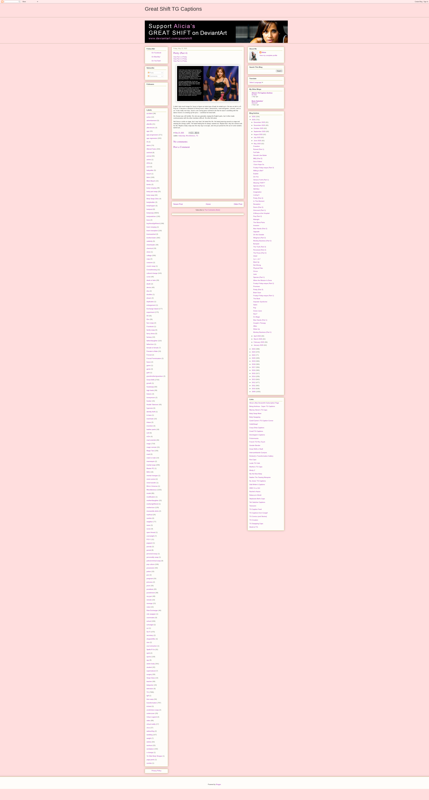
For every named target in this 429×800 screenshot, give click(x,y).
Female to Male (152, 351)
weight (149, 738)
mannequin (151, 461)
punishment (151, 593)
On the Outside (258, 234)
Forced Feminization (154, 358)
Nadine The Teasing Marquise (260, 477)
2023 (254, 352)
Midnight (256, 219)
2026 (254, 116)
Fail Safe (256, 152)
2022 (254, 355)
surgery (149, 674)
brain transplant (152, 230)
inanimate (150, 419)
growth (149, 383)
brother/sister (151, 238)
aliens (149, 145)
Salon (255, 305)
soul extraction (152, 646)
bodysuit (149, 209)
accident (149, 113)
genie (148, 369)
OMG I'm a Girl (254, 488)
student (149, 667)
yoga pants (150, 759)
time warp (150, 699)
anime (149, 159)
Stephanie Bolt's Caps (257, 499)
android (149, 152)
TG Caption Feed (255, 509)
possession (151, 568)
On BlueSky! (156, 57)
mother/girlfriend (152, 504)
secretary (150, 635)
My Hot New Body (255, 474)
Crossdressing (152, 270)
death (149, 284)
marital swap (151, 465)
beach (149, 174)
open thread (151, 532)
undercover (151, 713)
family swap (151, 330)
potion (149, 571)
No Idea (254, 95)
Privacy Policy (156, 771)
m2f (148, 433)
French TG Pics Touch (257, 442)
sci (147, 628)
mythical (149, 515)
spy (148, 660)
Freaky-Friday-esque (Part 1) (263, 295)
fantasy (149, 337)
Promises (256, 286)
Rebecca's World (255, 495)
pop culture (151, 564)
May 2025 (257, 143)
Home (208, 204)
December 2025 (260, 122)
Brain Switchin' (257, 101)
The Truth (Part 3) (259, 247)
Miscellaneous (190, 136)
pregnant (150, 578)
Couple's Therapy (259, 323)
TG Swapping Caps (256, 523)
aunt (148, 167)
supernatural (151, 671)
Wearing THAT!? (259, 183)
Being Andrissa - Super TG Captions (262, 406)
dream (149, 298)
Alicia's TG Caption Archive (262, 93)
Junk (255, 274)
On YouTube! (156, 61)
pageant (149, 543)
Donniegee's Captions (257, 435)
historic (149, 394)
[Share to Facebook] (196, 133)
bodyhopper (151, 206)
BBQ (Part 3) (257, 158)
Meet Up (256, 262)
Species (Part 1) (259, 277)
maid (148, 454)
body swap (150, 195)
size (148, 642)
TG (197, 136)
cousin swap (151, 266)
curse (148, 277)
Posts (151, 73)
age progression (152, 135)
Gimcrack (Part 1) (259, 210)
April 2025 (257, 336)
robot (148, 607)
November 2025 (260, 125)
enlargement (151, 305)
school (149, 621)
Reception (256, 204)
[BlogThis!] (192, 133)
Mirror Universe (152, 486)
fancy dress (151, 333)
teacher (149, 681)
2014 (254, 376)
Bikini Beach (151, 181)
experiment (151, 312)
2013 (254, 379)
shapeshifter (151, 639)
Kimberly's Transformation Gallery (261, 456)
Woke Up (256, 329)
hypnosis (150, 408)
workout (149, 745)
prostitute (150, 589)
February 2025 (259, 342)
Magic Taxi (150, 451)
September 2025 (260, 131)
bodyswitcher (151, 216)
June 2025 (258, 140)
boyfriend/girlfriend (153, 223)
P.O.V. (149, 539)
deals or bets (151, 280)
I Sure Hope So (258, 164)
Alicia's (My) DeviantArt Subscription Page (264, 403)
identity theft (151, 412)
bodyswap (182, 136)
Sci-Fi (149, 632)
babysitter (150, 170)
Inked (255, 256)
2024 (254, 349)
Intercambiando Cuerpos (258, 452)
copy (148, 259)
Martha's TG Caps (255, 467)
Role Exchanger (152, 610)
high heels (150, 390)
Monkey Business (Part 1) (262, 332)
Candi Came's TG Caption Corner (261, 420)
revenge (149, 603)
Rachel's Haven (254, 491)
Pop (254, 308)
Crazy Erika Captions (256, 428)
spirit (148, 653)
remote (149, 600)
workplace (150, 749)
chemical (150, 248)
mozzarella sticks (153, 511)
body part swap (152, 191)
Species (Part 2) (259, 186)
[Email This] (190, 133)
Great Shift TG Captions (173, 9)
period (149, 550)
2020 (254, 358)
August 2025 (258, 134)
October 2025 (259, 128)
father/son (150, 344)
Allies (255, 326)
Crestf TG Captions (256, 431)
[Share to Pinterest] (198, 133)
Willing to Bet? (258, 171)
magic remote (151, 447)
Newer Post (178, 204)
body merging (151, 188)
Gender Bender (254, 445)
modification (151, 497)
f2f (147, 316)
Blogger (218, 784)
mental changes (152, 475)
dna (148, 291)
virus (148, 728)
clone (148, 252)
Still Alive (256, 189)
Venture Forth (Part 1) (261, 180)
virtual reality (151, 724)
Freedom (256, 146)
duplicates (150, 301)
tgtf (148, 695)
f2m (148, 319)
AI (147, 142)
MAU (148, 472)
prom (148, 586)
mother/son (151, 507)
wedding (149, 735)
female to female (152, 348)
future (149, 362)
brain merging (151, 227)
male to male (151, 458)
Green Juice (257, 311)
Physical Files (258, 268)
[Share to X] (194, 133)
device (149, 287)
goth (148, 372)
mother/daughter (152, 500)
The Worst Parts (259, 222)
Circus (255, 271)
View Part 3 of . (180, 61)
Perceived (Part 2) (259, 250)
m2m (148, 436)
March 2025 (258, 339)
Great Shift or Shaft (256, 449)
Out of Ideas (257, 161)
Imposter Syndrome (260, 302)
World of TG (253, 527)
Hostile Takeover (152, 404)
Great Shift (150, 380)
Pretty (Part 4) (258, 198)
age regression (152, 138)
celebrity (149, 241)
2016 (254, 370)
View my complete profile (268, 55)
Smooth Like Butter (260, 155)
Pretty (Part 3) (258, 289)
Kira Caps (252, 459)
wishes (149, 742)
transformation (152, 703)
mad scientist (151, 440)
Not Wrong (257, 265)
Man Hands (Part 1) (260, 320)
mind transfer (151, 483)
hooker (149, 401)
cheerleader (151, 245)
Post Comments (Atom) (212, 210)
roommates (151, 617)
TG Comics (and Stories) (258, 516)
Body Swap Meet (255, 413)
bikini (148, 177)
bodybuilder (151, 202)
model (149, 493)
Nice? (255, 314)
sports (149, 657)
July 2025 (257, 137)
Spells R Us (151, 649)
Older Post (238, 204)
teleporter (150, 685)
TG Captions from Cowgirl (258, 513)
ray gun (149, 596)
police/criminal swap (154, 561)
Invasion (256, 225)
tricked (149, 706)
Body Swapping (254, 417)
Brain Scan (257, 292)
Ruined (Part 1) (258, 149)
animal (149, 156)
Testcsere (252, 506)
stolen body (151, 664)
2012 (254, 382)
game (149, 365)
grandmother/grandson (155, 376)
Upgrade (256, 231)
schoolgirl (150, 625)
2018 (254, 364)
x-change (150, 752)
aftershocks (151, 128)
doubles (149, 294)
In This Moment (258, 201)
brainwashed (151, 234)
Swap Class (151, 678)
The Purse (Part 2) (259, 253)
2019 (254, 361)
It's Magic (256, 317)
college (149, 255)
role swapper (151, 614)
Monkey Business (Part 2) (262, 241)
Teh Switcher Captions (257, 502)
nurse (149, 529)
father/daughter (152, 341)
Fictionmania (253, 438)
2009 (254, 391)
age (148, 131)
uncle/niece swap (153, 710)
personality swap (152, 557)
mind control (151, 479)
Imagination (257, 192)
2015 (254, 373)
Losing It (256, 195)
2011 (254, 385)
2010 (254, 388)
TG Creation (253, 520)
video (148, 720)
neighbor (150, 522)
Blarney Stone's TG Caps (258, 410)
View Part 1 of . (180, 57)
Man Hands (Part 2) (260, 228)
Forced (149, 355)
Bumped (256, 244)
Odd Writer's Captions (257, 484)
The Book (256, 298)
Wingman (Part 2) (259, 238)
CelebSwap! (253, 424)
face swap (150, 323)
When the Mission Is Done (262, 280)
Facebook (150, 326)
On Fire (256, 177)
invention (150, 426)
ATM (148, 163)
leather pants (151, 429)
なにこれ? (256, 259)
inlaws (149, 422)
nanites (149, 518)
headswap (150, 387)
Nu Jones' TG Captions (257, 481)
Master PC (150, 468)
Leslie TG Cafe (254, 463)
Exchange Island (152, 309)
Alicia (264, 52)
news (148, 525)
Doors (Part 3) (258, 207)
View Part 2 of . (180, 59)
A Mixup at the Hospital (261, 213)
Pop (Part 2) (257, 216)
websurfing (150, 731)
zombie (149, 763)
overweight (150, 536)
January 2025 (259, 345)
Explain (255, 174)
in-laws (149, 415)
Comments (153, 76)
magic (149, 443)
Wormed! (255, 103)
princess (149, 582)
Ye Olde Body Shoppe (154, 756)
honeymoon (151, 397)
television (150, 688)
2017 (254, 367)
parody (149, 546)
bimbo (149, 184)
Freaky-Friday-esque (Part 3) (263, 167)
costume (150, 262)
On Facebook (156, 53)
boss (148, 220)
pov (148, 575)
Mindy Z (252, 470)
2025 (254, 119)
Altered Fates (151, 149)
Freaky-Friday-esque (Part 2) (263, 283)
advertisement (152, 120)
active (149, 117)
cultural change (152, 273)
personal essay (152, 554)
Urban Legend (152, 717)
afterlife (149, 124)
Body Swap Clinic (153, 199)
